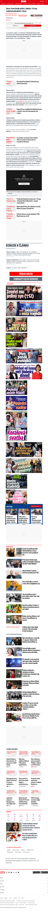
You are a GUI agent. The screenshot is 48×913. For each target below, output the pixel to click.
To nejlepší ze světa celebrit (13, 847)
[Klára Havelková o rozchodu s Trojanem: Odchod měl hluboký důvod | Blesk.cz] (14, 641)
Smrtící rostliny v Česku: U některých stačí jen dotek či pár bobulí (30, 607)
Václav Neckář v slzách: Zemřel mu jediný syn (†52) (30, 571)
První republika (30, 860)
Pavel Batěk (25, 860)
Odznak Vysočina (9, 862)
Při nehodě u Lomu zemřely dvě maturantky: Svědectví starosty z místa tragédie (30, 661)
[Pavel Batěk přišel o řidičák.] (11, 15)
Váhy (8, 820)
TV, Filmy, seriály (26, 852)
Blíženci (20, 816)
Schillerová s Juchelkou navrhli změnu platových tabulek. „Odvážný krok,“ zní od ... (11, 519)
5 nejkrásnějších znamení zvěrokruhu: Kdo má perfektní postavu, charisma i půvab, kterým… (31, 826)
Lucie (38, 860)
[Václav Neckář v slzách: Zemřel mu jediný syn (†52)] (14, 574)
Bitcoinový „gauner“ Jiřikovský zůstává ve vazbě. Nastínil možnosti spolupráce (36, 519)
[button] (36, 872)
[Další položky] (46, 4)
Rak (27, 816)
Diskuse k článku (17, 245)
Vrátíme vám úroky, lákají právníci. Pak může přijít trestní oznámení (30, 629)
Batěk (20, 101)
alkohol (12, 858)
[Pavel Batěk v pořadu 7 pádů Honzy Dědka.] (24, 15)
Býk (14, 816)
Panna (39, 816)
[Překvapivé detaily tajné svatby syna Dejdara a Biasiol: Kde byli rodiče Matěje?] (14, 563)
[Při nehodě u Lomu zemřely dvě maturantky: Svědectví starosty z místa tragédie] (14, 662)
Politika (7, 514)
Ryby (40, 820)
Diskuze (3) (8, 19)
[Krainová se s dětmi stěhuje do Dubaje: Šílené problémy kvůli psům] (14, 684)
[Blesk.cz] (23, 1)
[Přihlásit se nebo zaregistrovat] (46, 1)
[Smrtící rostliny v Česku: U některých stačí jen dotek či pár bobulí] (14, 608)
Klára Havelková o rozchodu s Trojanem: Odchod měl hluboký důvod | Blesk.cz (30, 640)
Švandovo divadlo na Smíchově (23, 858)
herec (35, 860)
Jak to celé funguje (24, 27)
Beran (8, 816)
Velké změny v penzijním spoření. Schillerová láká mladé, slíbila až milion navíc (23, 519)
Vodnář (33, 820)
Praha (9, 858)
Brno (6, 858)
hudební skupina (32, 858)
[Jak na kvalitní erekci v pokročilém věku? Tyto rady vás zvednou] (14, 597)
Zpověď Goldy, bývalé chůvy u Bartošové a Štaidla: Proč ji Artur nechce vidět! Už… (31, 716)
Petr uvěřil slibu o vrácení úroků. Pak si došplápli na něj (31, 582)
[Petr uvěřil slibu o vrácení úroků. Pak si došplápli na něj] (14, 586)
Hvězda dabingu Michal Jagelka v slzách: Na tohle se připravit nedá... (30, 694)
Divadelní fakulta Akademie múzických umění (14, 860)
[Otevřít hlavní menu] (1, 1)
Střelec (21, 820)
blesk (16, 858)
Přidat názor (26, 274)
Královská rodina (10, 852)
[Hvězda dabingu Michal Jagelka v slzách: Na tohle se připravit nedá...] (14, 695)
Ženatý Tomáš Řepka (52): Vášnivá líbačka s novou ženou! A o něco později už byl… (30, 552)
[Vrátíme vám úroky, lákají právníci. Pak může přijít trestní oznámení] (14, 630)
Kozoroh (27, 820)
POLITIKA (9, 506)
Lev (33, 816)
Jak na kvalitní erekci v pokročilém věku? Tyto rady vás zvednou (30, 596)
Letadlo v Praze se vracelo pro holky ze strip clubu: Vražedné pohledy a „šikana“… (30, 706)
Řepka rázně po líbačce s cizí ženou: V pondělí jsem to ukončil (31, 618)
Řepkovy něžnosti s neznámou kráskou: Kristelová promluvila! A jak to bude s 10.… (30, 673)
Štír (14, 820)
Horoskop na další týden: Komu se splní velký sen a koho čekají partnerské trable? (30, 836)
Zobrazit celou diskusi (26, 279)
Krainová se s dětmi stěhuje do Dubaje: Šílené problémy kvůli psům (30, 683)
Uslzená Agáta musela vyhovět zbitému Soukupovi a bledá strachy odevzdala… (31, 650)
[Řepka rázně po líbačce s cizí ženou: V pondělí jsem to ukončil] (14, 619)
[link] (6, 872)
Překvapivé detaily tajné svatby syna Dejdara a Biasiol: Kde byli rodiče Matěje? (31, 562)
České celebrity (18, 852)
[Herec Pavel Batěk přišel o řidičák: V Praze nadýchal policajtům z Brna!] (11, 13)
